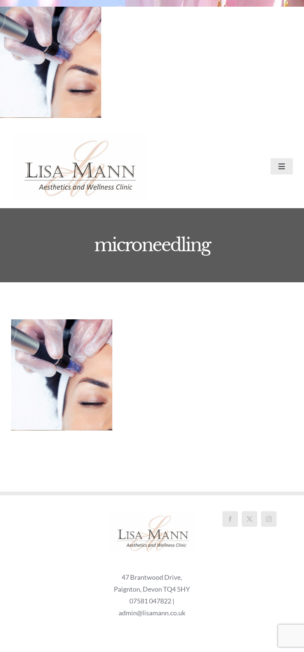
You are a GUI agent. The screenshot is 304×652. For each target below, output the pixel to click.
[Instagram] (269, 519)
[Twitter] (249, 519)
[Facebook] (230, 519)
